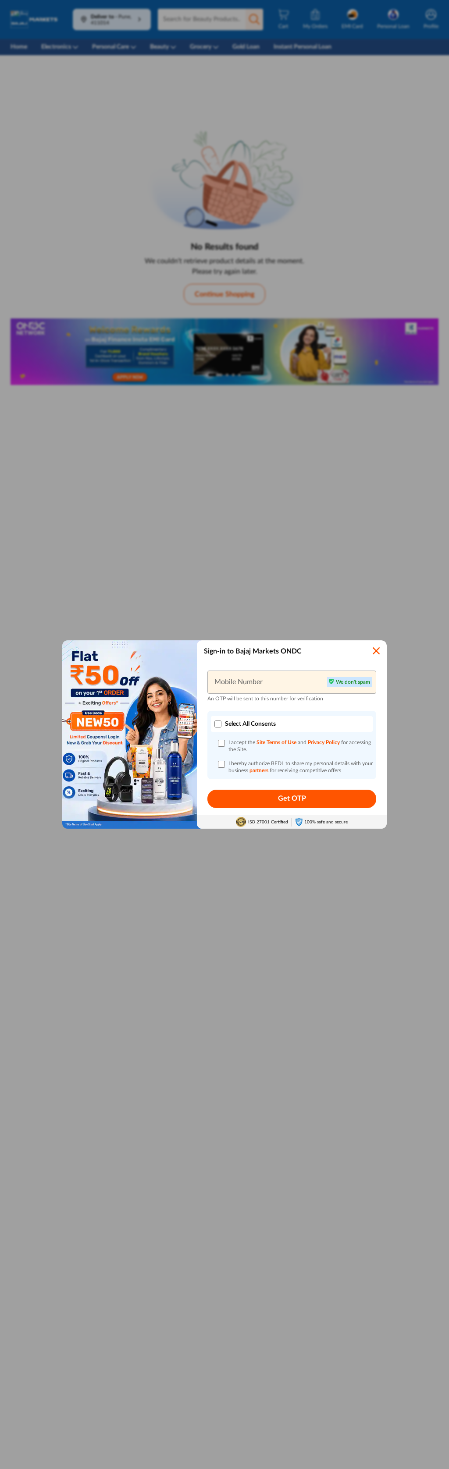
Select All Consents (250, 724)
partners (259, 770)
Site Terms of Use (276, 742)
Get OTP (292, 798)
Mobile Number (238, 681)
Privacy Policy (324, 742)
